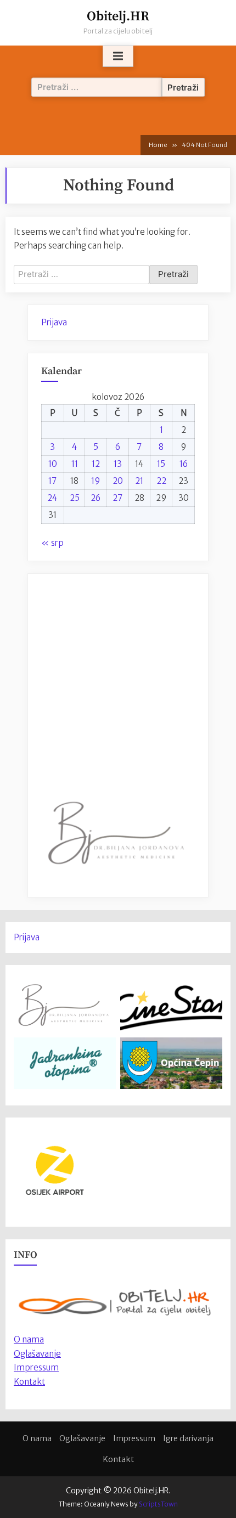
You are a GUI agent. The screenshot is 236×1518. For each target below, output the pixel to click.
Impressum (36, 1367)
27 (117, 498)
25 (75, 498)
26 (95, 498)
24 (52, 498)
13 (118, 464)
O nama (37, 1438)
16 (183, 464)
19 (95, 481)
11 (74, 464)
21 (139, 481)
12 (96, 464)
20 (118, 481)
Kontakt (29, 1381)
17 (52, 481)
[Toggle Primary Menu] (118, 56)
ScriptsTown (158, 1504)
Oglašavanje (37, 1353)
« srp (52, 543)
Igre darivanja (188, 1438)
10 (52, 464)
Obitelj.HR (118, 16)
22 (161, 481)
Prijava (54, 322)
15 (161, 464)
